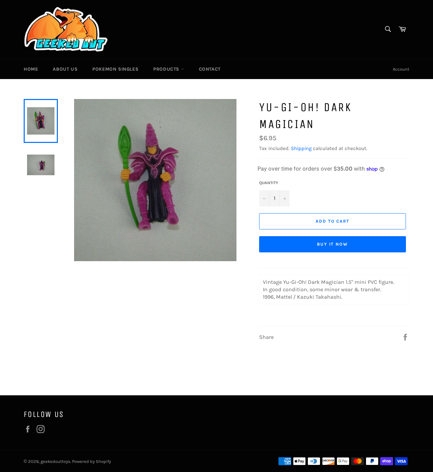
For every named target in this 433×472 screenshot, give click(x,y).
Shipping (301, 148)
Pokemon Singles (115, 69)
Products (167, 69)
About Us (65, 69)
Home (31, 69)
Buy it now (332, 244)
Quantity (268, 182)
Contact (210, 69)
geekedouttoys (55, 461)
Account (401, 69)
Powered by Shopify (91, 461)
